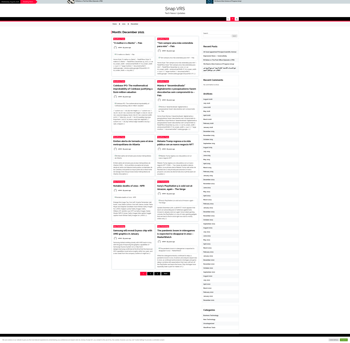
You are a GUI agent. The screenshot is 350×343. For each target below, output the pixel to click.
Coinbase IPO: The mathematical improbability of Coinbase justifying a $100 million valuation (132, 88)
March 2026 (207, 119)
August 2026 (207, 99)
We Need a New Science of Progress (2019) (119, 1)
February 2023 (208, 252)
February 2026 (208, 123)
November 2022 (208, 264)
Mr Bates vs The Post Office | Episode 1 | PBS (219, 60)
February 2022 (208, 292)
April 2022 (206, 284)
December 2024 (208, 179)
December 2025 (208, 131)
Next (165, 273)
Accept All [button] (344, 340)
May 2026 (206, 111)
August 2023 (207, 228)
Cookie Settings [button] (334, 340)
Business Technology (210, 315)
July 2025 (206, 151)
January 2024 (208, 208)
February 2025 (208, 171)
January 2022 (208, 296)
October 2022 (208, 268)
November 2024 (209, 184)
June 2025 (206, 155)
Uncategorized (208, 323)
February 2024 (208, 204)
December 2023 (208, 212)
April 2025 (206, 163)
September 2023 (209, 224)
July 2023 (206, 232)
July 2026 (206, 103)
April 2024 (206, 196)
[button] (228, 19)
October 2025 (208, 139)
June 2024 (207, 188)
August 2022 (207, 276)
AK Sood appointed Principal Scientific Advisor (219, 52)
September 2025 (209, 143)
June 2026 (207, 107)
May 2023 (206, 240)
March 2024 (207, 200)
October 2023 (208, 220)
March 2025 (207, 167)
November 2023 (208, 216)
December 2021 (208, 300)
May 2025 (206, 159)
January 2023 (208, 256)
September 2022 (209, 272)
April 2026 (206, 115)
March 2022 (207, 288)
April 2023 (206, 244)
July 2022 (206, 280)
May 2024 (206, 192)
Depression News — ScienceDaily (215, 56)
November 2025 (208, 135)
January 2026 (208, 127)
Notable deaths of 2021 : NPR (129, 186)
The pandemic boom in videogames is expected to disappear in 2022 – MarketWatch (176, 233)
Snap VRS (175, 8)
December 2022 (208, 260)
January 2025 (208, 175)
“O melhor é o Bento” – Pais (127, 43)
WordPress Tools (119, 39)
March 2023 (207, 248)
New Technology (119, 182)
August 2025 (207, 147)
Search (205, 33)
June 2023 (207, 236)
